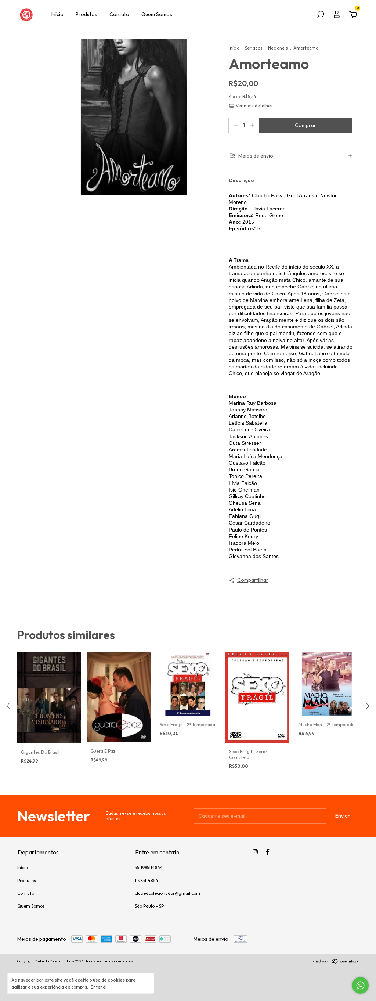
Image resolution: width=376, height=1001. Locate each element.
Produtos (86, 14)
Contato (119, 14)
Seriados (254, 48)
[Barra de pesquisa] (320, 15)
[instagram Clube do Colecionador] (255, 852)
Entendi (98, 987)
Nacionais (278, 48)
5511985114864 (149, 867)
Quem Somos (156, 14)
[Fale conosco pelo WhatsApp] (360, 985)
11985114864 (146, 880)
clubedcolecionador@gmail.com (167, 893)
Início (57, 14)
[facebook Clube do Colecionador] (268, 852)
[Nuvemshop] (336, 962)
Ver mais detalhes (254, 105)
